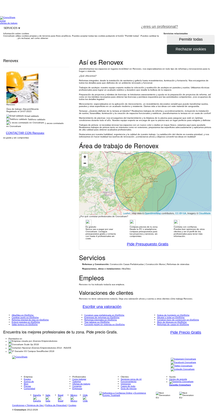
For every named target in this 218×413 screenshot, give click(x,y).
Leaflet (126, 213)
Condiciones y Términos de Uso (28, 405)
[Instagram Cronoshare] (183, 359)
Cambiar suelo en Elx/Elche (25, 317)
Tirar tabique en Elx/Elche (97, 322)
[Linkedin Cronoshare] (183, 369)
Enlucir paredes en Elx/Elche (26, 322)
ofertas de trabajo (8, 23)
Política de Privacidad (56, 405)
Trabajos (76, 381)
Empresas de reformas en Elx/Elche (101, 317)
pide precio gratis (199, 24)
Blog (26, 384)
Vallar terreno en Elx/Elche (25, 324)
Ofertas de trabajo (81, 384)
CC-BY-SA (180, 213)
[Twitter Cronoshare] (181, 366)
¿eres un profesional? (159, 26)
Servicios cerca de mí (131, 379)
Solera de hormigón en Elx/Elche (173, 315)
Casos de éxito (128, 386)
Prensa (27, 386)
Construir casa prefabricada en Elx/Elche (104, 315)
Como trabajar (79, 379)
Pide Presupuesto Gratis (147, 244)
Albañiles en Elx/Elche (23, 315)
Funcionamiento (128, 381)
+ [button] (84, 157)
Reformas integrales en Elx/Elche (100, 320)
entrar (3, 21)
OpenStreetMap (153, 213)
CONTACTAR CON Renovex (25, 133)
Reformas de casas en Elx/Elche (173, 324)
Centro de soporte (178, 379)
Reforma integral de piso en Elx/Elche (30, 320)
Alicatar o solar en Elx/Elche (171, 317)
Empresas (77, 388)
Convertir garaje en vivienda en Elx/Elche (104, 324)
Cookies (72, 405)
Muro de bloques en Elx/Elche (172, 322)
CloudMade (205, 213)
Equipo (27, 379)
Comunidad (29, 388)
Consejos (77, 386)
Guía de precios (128, 388)
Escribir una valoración (102, 307)
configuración (9, 38)
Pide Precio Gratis (185, 332)
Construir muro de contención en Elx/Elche (178, 320)
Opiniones (126, 384)
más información (57, 38)
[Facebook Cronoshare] (183, 363)
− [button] (84, 163)
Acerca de (29, 381)
